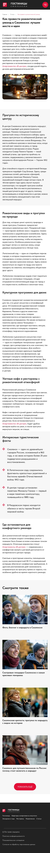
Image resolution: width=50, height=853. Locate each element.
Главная (4, 14)
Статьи (12, 14)
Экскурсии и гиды (8, 819)
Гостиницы (6, 816)
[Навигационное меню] (45, 5)
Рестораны (20, 819)
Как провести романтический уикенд (29, 14)
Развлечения (30, 819)
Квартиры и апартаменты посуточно (24, 816)
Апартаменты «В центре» (14, 547)
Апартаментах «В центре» (14, 66)
